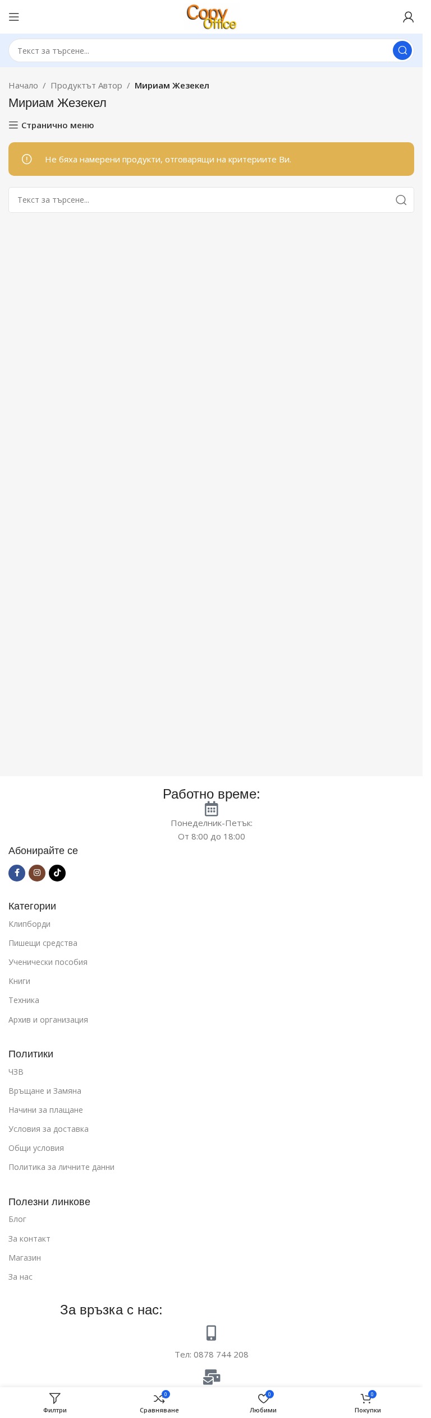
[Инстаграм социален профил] (37, 873)
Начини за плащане (45, 1109)
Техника (23, 1000)
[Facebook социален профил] (16, 873)
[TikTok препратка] (57, 873)
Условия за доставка (48, 1128)
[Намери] (402, 50)
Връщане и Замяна (44, 1090)
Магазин (24, 1257)
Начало (23, 85)
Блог (17, 1219)
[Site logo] (212, 15)
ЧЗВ (16, 1071)
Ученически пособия (48, 962)
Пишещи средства (42, 942)
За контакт (29, 1238)
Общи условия (36, 1147)
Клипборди (29, 923)
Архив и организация (48, 1019)
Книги (19, 981)
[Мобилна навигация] (14, 17)
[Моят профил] (408, 17)
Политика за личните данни (61, 1167)
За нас (20, 1276)
